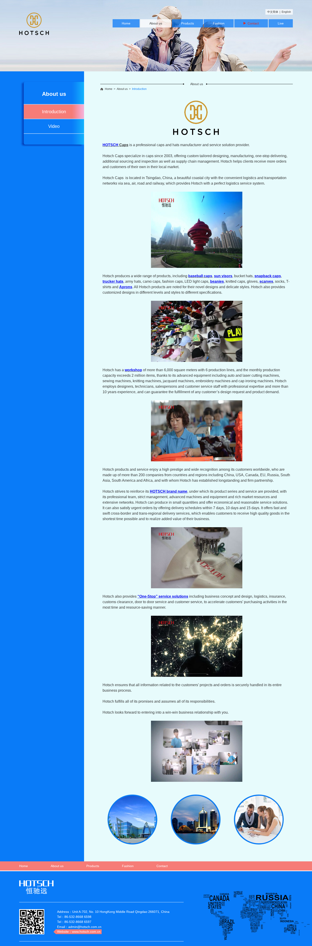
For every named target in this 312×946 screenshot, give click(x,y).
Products (187, 23)
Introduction (54, 111)
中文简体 (272, 11)
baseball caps (200, 276)
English (286, 11)
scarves (266, 281)
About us (155, 23)
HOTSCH (110, 145)
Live (281, 23)
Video (54, 126)
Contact (252, 23)
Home (126, 23)
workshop (133, 370)
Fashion (219, 23)
